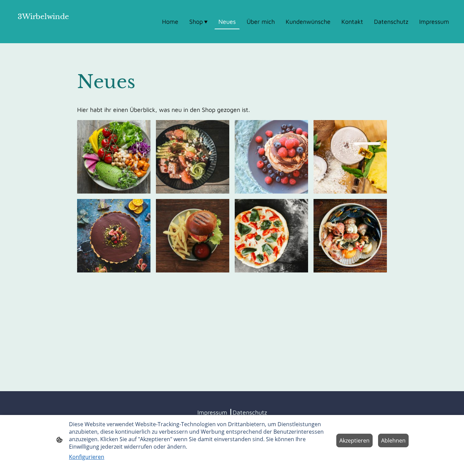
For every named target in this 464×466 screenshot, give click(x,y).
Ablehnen (393, 440)
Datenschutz (250, 412)
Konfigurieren (86, 457)
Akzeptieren (354, 440)
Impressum (212, 412)
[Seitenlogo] (43, 34)
